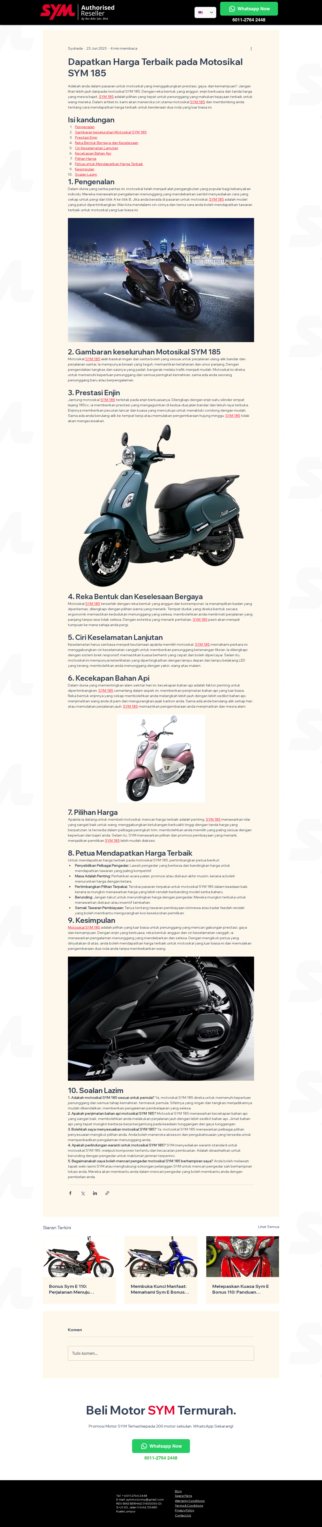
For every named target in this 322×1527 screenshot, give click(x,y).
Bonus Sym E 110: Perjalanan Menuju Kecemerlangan (69, 1289)
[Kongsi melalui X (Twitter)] (82, 1193)
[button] (249, 9)
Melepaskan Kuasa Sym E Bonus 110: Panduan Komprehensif (240, 1289)
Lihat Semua (268, 1226)
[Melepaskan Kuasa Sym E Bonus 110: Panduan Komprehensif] (242, 1256)
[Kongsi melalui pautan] (107, 1193)
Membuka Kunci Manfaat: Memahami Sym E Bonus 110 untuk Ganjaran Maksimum (158, 1289)
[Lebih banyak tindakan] (251, 48)
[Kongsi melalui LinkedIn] (95, 1193)
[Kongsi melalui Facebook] (70, 1193)
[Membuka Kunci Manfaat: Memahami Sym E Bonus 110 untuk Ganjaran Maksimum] (161, 1256)
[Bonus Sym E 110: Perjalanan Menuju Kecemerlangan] (79, 1256)
